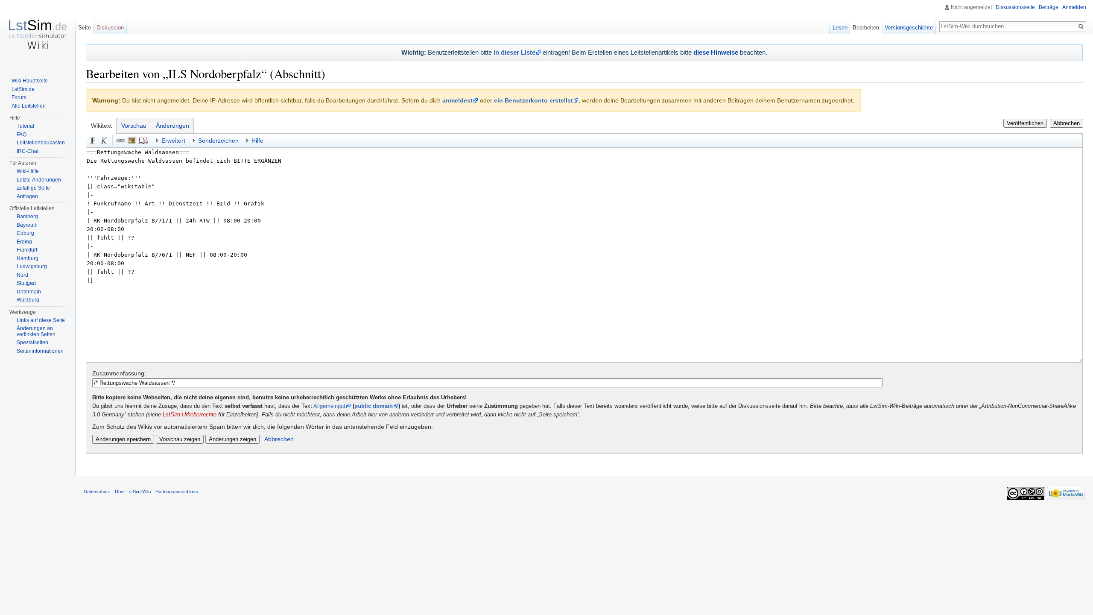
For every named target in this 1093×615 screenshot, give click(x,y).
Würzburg (28, 300)
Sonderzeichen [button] (218, 140)
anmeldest (457, 100)
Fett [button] (93, 140)
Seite (84, 27)
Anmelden (1074, 7)
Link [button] (120, 140)
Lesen (840, 27)
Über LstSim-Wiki (133, 491)
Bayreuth (27, 225)
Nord (22, 275)
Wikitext (101, 125)
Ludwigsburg (32, 266)
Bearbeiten (866, 27)
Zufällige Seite (33, 188)
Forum (19, 97)
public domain (373, 406)
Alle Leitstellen (29, 106)
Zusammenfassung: (119, 373)
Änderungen (172, 125)
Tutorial (25, 126)
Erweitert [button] (173, 140)
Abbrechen (1066, 123)
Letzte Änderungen (39, 180)
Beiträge (1048, 7)
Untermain (29, 292)
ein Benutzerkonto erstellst (533, 100)
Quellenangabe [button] (143, 140)
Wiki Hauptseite (30, 81)
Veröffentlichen (1025, 123)
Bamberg (27, 217)
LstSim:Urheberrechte (189, 415)
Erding (24, 242)
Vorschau (133, 125)
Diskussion (110, 27)
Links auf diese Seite (41, 320)
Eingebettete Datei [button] (131, 140)
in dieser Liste (514, 52)
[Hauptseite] (37, 34)
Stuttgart (26, 283)
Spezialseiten (32, 343)
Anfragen (27, 196)
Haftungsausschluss (176, 491)
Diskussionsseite (1015, 7)
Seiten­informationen (40, 351)
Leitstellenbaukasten (41, 143)
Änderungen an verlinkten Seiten (36, 331)
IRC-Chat (27, 151)
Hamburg (27, 258)
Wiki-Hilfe (28, 171)
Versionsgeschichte (909, 27)
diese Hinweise (715, 52)
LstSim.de (23, 89)
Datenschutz (97, 491)
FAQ (21, 135)
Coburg (25, 233)
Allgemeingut (329, 406)
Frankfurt (27, 250)
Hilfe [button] (257, 140)
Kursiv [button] (104, 140)
